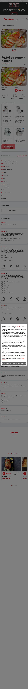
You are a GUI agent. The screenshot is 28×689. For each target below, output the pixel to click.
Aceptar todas (5, 363)
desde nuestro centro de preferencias (12, 356)
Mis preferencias (13, 363)
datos (23, 330)
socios (18, 326)
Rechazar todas (22, 363)
